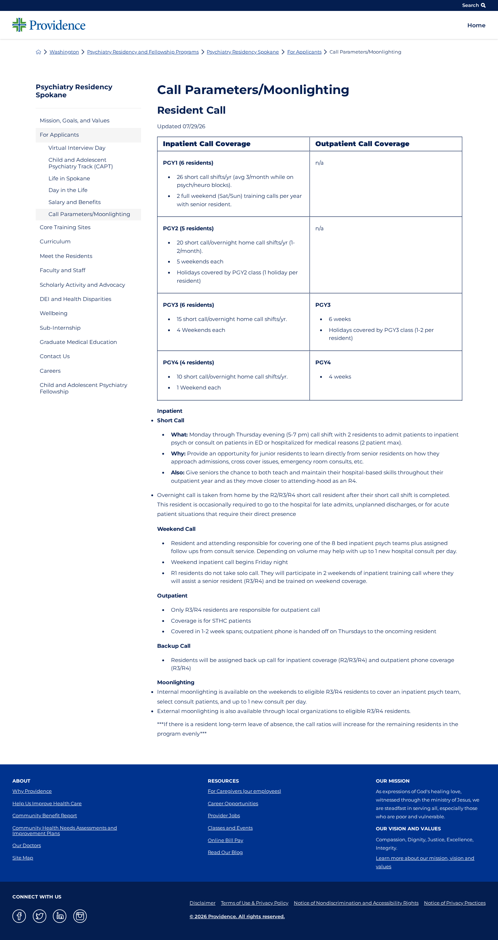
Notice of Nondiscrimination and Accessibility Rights (356, 903)
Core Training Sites (65, 227)
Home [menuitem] (476, 25)
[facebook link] (19, 916)
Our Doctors (26, 845)
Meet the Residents (66, 256)
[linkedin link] (59, 916)
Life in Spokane (69, 178)
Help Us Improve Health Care (47, 803)
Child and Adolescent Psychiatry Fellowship (83, 388)
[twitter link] (39, 916)
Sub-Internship (60, 328)
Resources (223, 781)
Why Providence (32, 791)
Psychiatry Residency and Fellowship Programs (143, 52)
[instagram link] (80, 916)
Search (470, 5)
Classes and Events (230, 828)
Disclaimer (202, 903)
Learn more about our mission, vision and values (425, 862)
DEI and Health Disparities (75, 299)
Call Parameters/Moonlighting (89, 214)
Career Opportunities (233, 803)
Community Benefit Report (44, 815)
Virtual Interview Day (76, 148)
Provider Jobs (224, 815)
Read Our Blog (225, 852)
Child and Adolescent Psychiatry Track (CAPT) (80, 163)
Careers (50, 371)
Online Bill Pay (225, 840)
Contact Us (55, 356)
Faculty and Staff (62, 270)
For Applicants (304, 52)
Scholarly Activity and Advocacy (82, 285)
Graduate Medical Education (78, 342)
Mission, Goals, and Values (74, 120)
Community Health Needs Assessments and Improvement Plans (64, 830)
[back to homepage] (38, 52)
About (21, 781)
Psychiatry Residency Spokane (243, 52)
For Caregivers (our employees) (244, 791)
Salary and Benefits (74, 202)
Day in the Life (67, 190)
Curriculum (55, 241)
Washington (64, 52)
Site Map (22, 858)
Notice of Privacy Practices (455, 903)
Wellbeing (53, 313)
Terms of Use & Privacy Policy (254, 903)
